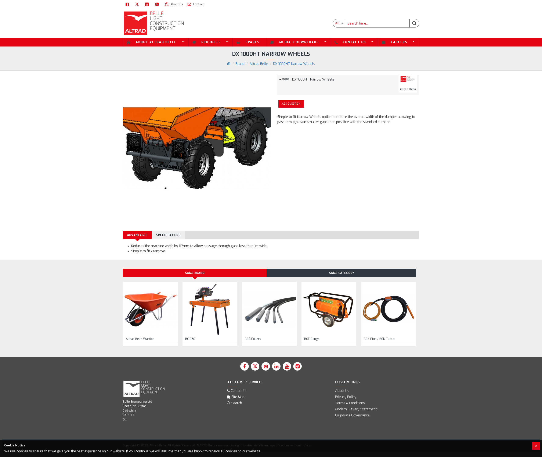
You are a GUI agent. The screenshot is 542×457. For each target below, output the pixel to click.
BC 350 (190, 339)
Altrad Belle (259, 64)
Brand (240, 64)
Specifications (168, 235)
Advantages (137, 235)
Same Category (341, 273)
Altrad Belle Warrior (140, 339)
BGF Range (311, 339)
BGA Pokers (253, 339)
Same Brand (195, 273)
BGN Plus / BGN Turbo (379, 339)
